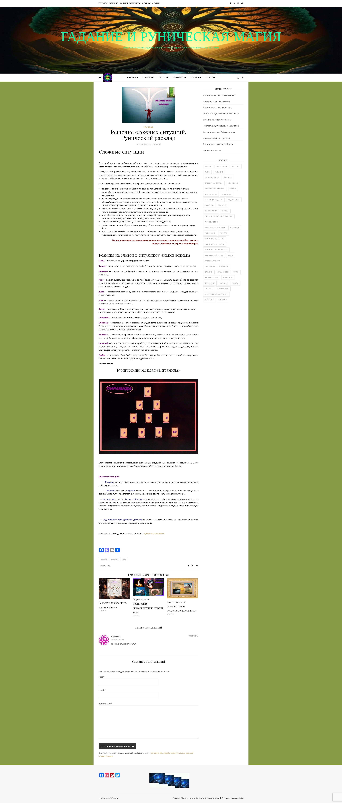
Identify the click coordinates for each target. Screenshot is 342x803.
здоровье (233, 183)
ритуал (224, 233)
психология (211, 222)
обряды (222, 205)
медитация (234, 200)
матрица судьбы (214, 200)
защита (228, 177)
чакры (235, 283)
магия (233, 188)
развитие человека (215, 228)
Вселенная (221, 166)
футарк (223, 283)
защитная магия (214, 183)
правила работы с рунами (219, 216)
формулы (210, 283)
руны (124, 559)
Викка (208, 166)
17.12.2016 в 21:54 (117, 640)
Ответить (193, 636)
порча (225, 211)
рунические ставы (214, 244)
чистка (209, 289)
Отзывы (146, 3)
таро (236, 272)
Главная (103, 3)
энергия (222, 300)
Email (102, 690)
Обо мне (114, 3)
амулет (236, 166)
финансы (228, 278)
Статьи (156, 3)
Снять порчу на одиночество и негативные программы (181, 606)
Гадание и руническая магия (171, 37)
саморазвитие (212, 261)
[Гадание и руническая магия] (107, 77)
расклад (148, 127)
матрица (226, 194)
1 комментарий (153, 144)
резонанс (210, 233)
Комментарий (105, 703)
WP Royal (114, 798)
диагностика (212, 177)
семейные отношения (216, 266)
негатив (209, 205)
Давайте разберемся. (154, 533)
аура (207, 172)
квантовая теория (215, 188)
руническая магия (214, 239)
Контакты (135, 3)
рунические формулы (216, 250)
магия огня (211, 194)
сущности (223, 272)
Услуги (124, 3)
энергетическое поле (216, 294)
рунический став (214, 255)
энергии (209, 300)
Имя (101, 676)
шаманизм (223, 289)
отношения (211, 211)
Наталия (106, 565)
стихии (209, 272)
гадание (104, 559)
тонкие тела (211, 278)
